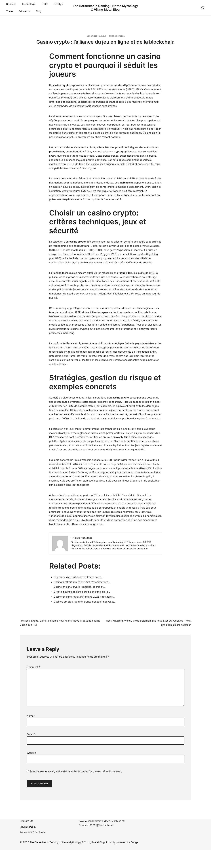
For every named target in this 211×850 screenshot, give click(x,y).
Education (24, 11)
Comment (33, 667)
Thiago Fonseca (117, 35)
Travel (9, 11)
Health (44, 4)
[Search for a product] (203, 8)
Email (31, 734)
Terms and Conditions (32, 832)
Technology (28, 4)
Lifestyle (58, 4)
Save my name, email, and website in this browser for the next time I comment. (76, 771)
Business (11, 4)
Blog (38, 11)
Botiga (134, 842)
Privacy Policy (28, 826)
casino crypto (79, 328)
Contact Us (26, 820)
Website (31, 752)
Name (31, 715)
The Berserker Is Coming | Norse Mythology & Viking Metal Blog (105, 7)
